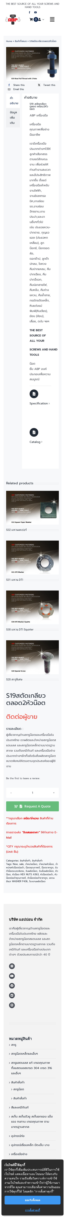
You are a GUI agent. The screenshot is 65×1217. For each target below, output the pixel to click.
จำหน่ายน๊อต (31, 864)
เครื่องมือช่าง (19, 1154)
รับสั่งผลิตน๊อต (46, 871)
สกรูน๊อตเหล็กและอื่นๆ (24, 1054)
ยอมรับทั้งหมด (32, 1200)
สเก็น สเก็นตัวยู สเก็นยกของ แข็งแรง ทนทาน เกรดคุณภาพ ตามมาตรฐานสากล (32, 1121)
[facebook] (29, 12)
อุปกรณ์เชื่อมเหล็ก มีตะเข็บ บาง (30, 1145)
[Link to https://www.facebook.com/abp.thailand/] (12, 986)
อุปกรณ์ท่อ (18, 1136)
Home (9, 41)
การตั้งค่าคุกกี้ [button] (32, 1210)
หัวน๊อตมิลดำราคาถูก (37, 878)
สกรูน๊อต (18, 1089)
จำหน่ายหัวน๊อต (46, 864)
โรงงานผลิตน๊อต (37, 881)
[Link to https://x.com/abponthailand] (12, 995)
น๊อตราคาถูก (47, 867)
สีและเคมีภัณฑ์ (20, 1107)
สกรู (13, 1045)
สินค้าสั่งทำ (25, 860)
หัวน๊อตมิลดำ (46, 874)
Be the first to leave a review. (23, 778)
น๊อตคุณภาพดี (33, 867)
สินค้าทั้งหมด (21, 41)
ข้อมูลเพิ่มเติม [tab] (13, 117)
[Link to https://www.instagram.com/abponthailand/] (12, 966)
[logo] (12, 16)
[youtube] (35, 12)
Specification (39, 403)
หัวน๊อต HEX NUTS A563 (25, 874)
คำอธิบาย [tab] (14, 101)
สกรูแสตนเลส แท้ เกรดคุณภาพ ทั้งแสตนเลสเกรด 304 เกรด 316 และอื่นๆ (31, 1068)
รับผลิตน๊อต (31, 871)
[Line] (12, 1005)
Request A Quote (37, 806)
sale (21, 864)
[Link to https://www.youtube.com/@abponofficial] (12, 976)
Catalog (35, 442)
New (15, 864)
